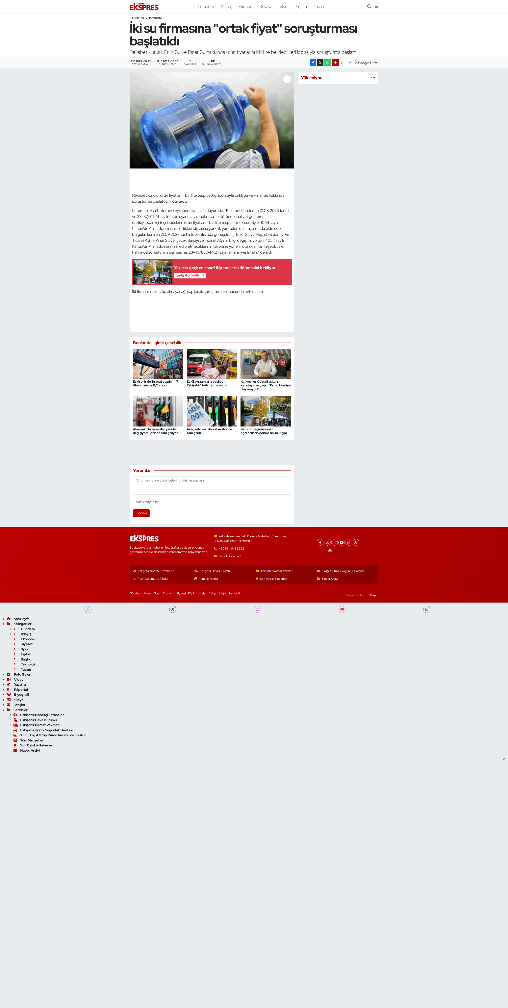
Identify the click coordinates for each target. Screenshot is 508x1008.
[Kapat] (505, 759)
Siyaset (267, 6)
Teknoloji (234, 593)
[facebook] (88, 609)
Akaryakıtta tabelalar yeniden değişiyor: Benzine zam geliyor (155, 431)
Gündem (206, 6)
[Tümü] (373, 77)
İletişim (19, 705)
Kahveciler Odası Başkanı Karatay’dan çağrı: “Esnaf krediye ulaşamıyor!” (266, 385)
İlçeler (202, 593)
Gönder (141, 513)
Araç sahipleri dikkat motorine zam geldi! (209, 431)
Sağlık (222, 593)
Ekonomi (246, 6)
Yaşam (319, 6)
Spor (284, 6)
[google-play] (338, 551)
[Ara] (369, 6)
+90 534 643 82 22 (231, 549)
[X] (327, 542)
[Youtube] (341, 542)
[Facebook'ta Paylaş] (313, 62)
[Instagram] (334, 542)
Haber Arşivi (330, 579)
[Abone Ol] (366, 62)
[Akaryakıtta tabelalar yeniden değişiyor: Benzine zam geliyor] (158, 411)
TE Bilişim (372, 595)
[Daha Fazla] (335, 62)
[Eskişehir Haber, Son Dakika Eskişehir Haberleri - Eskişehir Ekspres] (144, 7)
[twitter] (172, 609)
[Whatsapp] (348, 542)
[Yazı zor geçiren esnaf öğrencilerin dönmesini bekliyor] (266, 411)
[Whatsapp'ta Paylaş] (327, 62)
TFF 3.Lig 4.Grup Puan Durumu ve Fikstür (53, 735)
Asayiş (226, 6)
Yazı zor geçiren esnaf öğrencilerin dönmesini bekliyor (264, 431)
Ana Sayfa (21, 619)
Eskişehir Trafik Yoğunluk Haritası (343, 571)
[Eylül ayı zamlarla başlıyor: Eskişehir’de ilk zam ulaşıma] (212, 363)
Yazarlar (20, 684)
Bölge (212, 593)
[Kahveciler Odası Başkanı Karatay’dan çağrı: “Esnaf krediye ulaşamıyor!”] (266, 363)
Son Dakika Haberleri (273, 579)
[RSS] (356, 542)
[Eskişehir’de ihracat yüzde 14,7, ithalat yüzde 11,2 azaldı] (158, 363)
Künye (18, 700)
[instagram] (257, 609)
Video (18, 679)
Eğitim (301, 6)
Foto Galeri (22, 674)
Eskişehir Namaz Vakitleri (277, 571)
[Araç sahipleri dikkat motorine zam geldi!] (212, 411)
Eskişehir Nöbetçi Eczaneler (156, 571)
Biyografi (21, 694)
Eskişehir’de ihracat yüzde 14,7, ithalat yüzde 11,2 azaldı (156, 383)
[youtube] (342, 609)
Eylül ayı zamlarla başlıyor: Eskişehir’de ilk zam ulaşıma (207, 383)
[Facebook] (320, 542)
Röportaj (20, 689)
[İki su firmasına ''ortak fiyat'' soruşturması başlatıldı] (212, 120)
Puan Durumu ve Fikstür (153, 579)
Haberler (137, 18)
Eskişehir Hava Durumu (215, 571)
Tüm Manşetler (208, 579)
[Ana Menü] (376, 6)
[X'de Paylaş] (320, 62)
